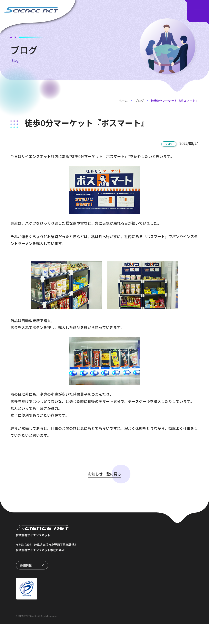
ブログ (139, 100)
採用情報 (26, 565)
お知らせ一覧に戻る (104, 474)
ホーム (123, 100)
